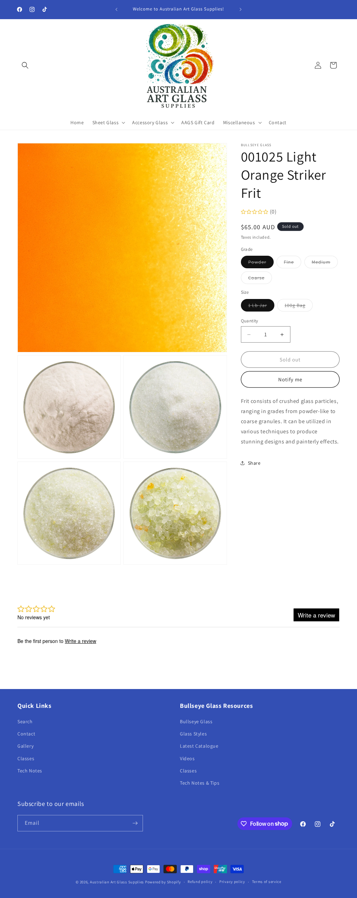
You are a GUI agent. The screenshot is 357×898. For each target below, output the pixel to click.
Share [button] (254, 463)
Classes (25, 758)
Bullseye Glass (196, 721)
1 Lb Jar (261, 307)
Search (25, 721)
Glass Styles (193, 734)
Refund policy (200, 881)
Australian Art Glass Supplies (117, 882)
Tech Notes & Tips (199, 783)
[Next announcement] (240, 9)
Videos (187, 758)
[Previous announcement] (116, 9)
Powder (261, 263)
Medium (325, 263)
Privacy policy (232, 881)
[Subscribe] (135, 823)
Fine (292, 263)
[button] (25, 65)
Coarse (260, 279)
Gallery (25, 746)
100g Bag (298, 307)
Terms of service (266, 881)
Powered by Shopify (163, 882)
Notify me (290, 379)
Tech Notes (29, 771)
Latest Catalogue (199, 746)
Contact (26, 734)
